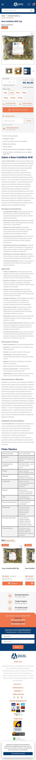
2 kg (11, 93)
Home (3, 16)
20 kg (13, 98)
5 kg (17, 93)
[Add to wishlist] (32, 34)
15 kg (6, 98)
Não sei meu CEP (7, 124)
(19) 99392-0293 (18, 620)
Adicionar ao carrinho (20, 110)
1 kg (5, 93)
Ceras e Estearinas (7, 18)
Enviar (17, 647)
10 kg (24, 93)
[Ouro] (17, 726)
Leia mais (17, 684)
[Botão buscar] (31, 10)
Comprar (14, 583)
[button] (33, 71)
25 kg (20, 98)
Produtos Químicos (14, 16)
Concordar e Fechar (18, 753)
